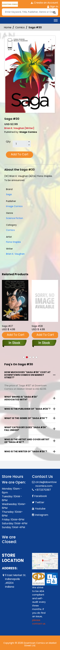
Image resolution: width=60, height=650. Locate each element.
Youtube (40, 508)
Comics (20, 27)
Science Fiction (14, 218)
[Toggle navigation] (56, 20)
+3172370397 (43, 490)
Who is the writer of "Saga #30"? (25, 451)
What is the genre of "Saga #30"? (25, 418)
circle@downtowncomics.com (46, 484)
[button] (24, 357)
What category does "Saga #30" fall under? (25, 429)
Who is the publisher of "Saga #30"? (27, 408)
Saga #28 (37, 326)
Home (7, 27)
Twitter (39, 502)
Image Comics (14, 206)
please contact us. (39, 621)
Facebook (40, 496)
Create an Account (45, 3)
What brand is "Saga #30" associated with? (21, 398)
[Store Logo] (10, 4)
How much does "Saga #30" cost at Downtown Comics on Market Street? (27, 375)
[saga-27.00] (15, 300)
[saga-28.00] (45, 301)
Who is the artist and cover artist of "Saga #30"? (26, 441)
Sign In (53, 6)
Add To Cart (19, 154)
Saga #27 (7, 326)
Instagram (41, 515)
